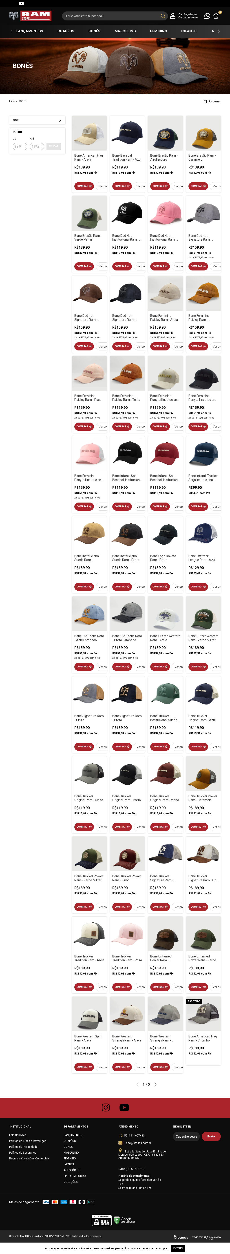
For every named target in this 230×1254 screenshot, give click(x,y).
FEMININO (158, 31)
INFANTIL (189, 31)
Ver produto (106, 186)
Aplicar (53, 146)
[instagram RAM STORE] (105, 1107)
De (14, 138)
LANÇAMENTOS (29, 31)
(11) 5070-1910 (135, 1169)
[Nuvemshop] (206, 1238)
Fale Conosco (17, 1135)
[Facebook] (13, 3)
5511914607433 (134, 1135)
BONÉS (94, 31)
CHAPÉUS (66, 31)
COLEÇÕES (70, 1181)
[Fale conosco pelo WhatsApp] (207, 16)
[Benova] (181, 1237)
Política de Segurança (22, 1152)
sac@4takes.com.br (138, 1143)
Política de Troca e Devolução (27, 1141)
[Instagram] (5, 3)
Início (12, 101)
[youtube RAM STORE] (124, 1107)
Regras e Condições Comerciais (29, 1158)
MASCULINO (125, 31)
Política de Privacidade (23, 1146)
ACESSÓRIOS (72, 1170)
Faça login (190, 14)
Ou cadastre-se (188, 17)
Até (32, 138)
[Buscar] (162, 16)
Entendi (178, 1248)
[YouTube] (21, 3)
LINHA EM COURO (75, 1176)
